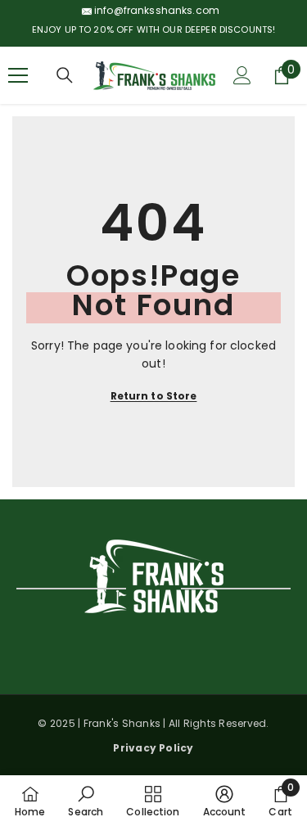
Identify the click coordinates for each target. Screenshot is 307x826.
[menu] (18, 75)
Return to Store (154, 396)
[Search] (64, 75)
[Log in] (242, 75)
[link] (85, 801)
